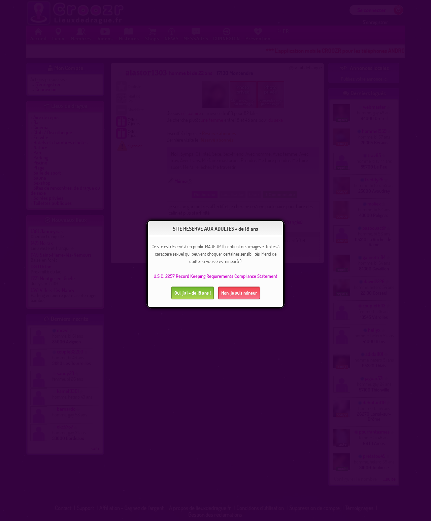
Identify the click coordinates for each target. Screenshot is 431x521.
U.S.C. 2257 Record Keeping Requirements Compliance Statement (215, 276)
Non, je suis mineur (239, 293)
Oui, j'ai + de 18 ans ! (192, 293)
